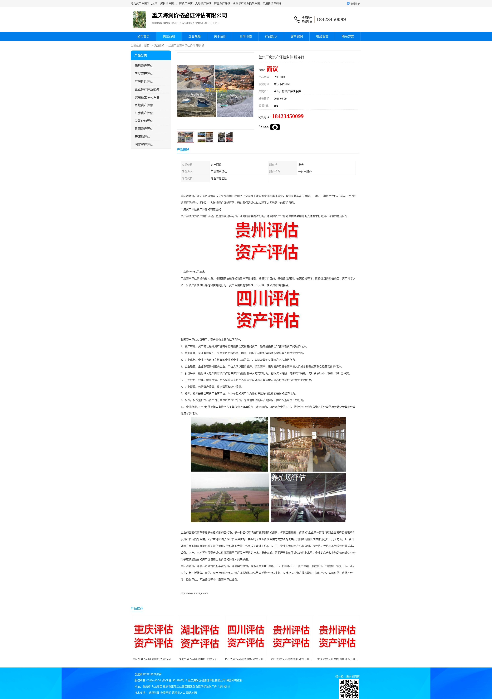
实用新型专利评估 (147, 97)
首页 (147, 45)
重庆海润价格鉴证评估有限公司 (206, 680)
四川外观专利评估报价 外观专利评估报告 (249, 659)
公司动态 (245, 36)
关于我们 (220, 36)
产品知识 (271, 36)
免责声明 (165, 692)
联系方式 (348, 36)
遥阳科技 (154, 692)
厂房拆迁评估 (144, 81)
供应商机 (169, 36)
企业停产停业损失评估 (149, 89)
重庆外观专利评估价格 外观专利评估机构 (295, 659)
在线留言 (322, 36)
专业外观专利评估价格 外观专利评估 (339, 659)
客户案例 (297, 36)
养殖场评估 (142, 136)
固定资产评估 (144, 144)
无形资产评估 (144, 65)
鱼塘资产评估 (144, 105)
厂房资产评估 (144, 113)
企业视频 (194, 36)
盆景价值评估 (144, 121)
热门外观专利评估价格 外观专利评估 (201, 659)
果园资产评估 (144, 128)
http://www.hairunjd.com (194, 593)
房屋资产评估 (144, 73)
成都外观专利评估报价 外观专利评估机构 (157, 659)
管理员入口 (178, 692)
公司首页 (143, 36)
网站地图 (191, 692)
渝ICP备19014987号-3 (174, 680)
